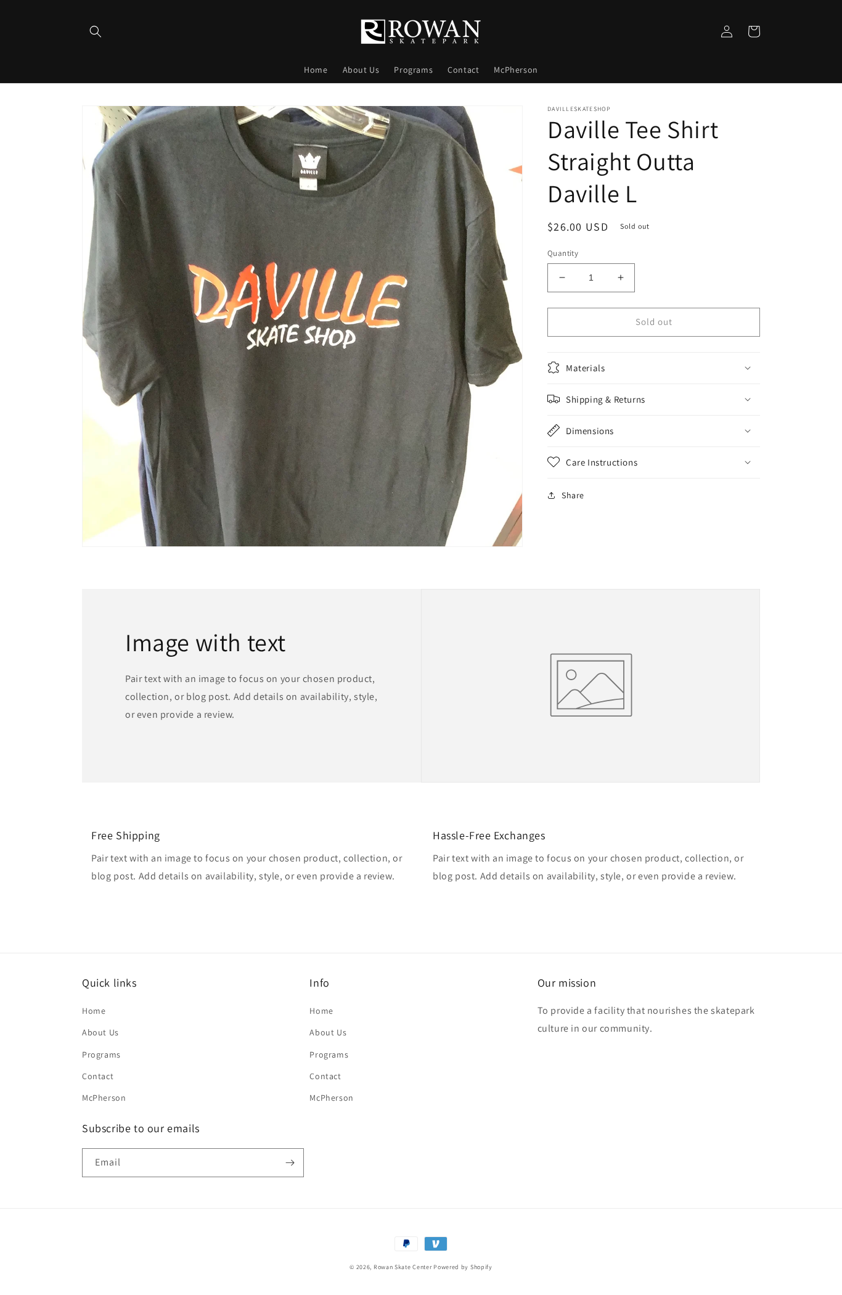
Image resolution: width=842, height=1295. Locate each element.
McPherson (104, 1097)
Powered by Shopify (463, 1267)
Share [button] (573, 494)
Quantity (562, 253)
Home (93, 1010)
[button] (95, 31)
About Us (100, 1032)
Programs (101, 1054)
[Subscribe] (289, 1162)
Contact (97, 1076)
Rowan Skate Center (403, 1267)
